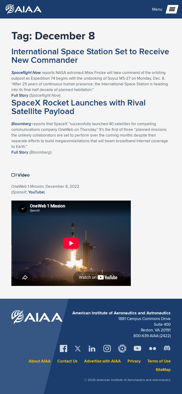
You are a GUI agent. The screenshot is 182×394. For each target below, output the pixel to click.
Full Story (19, 95)
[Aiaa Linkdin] (92, 348)
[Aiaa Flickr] (153, 348)
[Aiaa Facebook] (63, 348)
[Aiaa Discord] (167, 348)
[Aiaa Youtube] (137, 348)
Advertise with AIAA (102, 361)
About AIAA (40, 361)
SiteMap (163, 370)
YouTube (36, 192)
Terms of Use (159, 361)
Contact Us (67, 361)
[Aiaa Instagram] (107, 348)
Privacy (134, 361)
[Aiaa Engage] (122, 348)
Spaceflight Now (26, 72)
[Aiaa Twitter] (78, 349)
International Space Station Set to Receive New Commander (90, 55)
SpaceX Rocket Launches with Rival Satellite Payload (78, 106)
